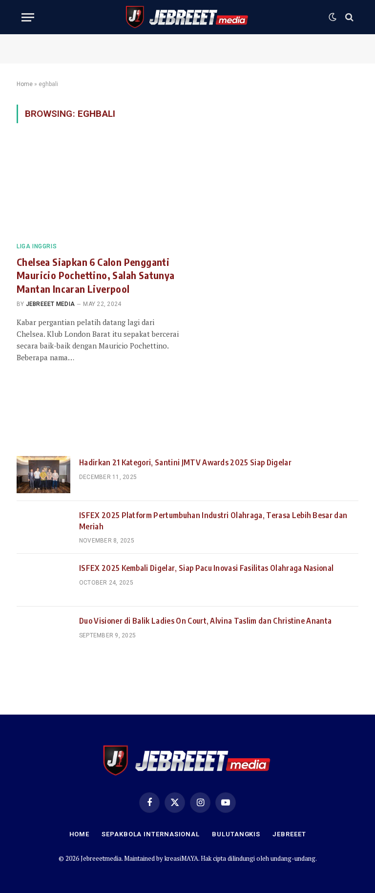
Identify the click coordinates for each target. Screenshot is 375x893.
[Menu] (27, 17)
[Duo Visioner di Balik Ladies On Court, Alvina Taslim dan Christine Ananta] (43, 633)
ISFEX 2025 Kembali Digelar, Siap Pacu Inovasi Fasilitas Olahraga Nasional (206, 568)
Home (25, 84)
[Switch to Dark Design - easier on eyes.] (332, 17)
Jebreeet (289, 834)
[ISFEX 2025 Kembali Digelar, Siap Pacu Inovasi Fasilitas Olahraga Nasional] (43, 580)
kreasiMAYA (181, 858)
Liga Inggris (37, 246)
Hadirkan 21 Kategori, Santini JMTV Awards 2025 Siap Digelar (185, 462)
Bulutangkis (236, 834)
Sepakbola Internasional (151, 834)
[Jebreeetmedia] (187, 17)
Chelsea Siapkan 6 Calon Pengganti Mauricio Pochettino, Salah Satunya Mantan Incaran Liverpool (96, 275)
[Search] (348, 17)
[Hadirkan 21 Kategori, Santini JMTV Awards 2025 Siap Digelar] (43, 474)
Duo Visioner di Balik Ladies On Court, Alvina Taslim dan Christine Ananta (205, 621)
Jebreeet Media (50, 304)
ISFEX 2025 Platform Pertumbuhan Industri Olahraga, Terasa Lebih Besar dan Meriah (213, 520)
